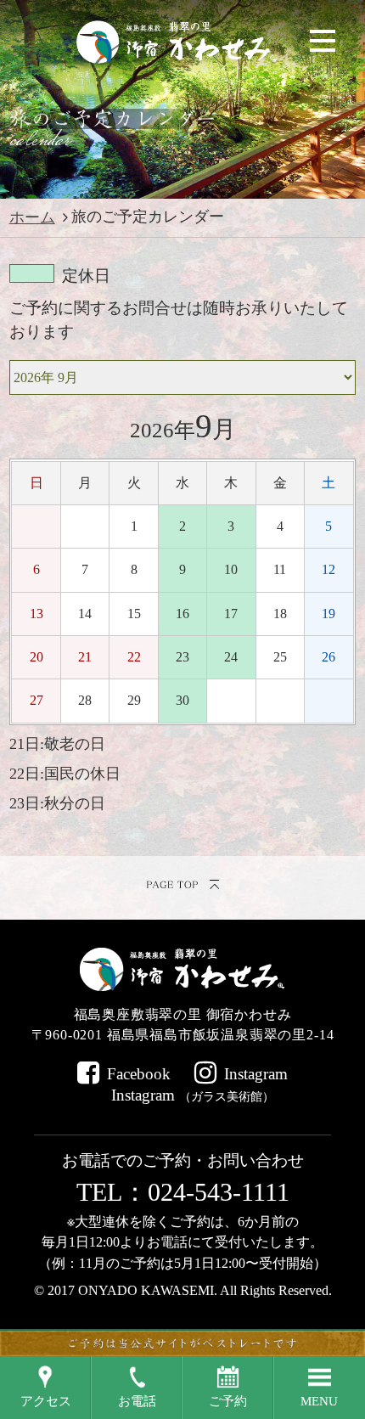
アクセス (45, 1401)
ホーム (32, 217)
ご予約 (228, 1401)
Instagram (256, 1074)
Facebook (139, 1074)
